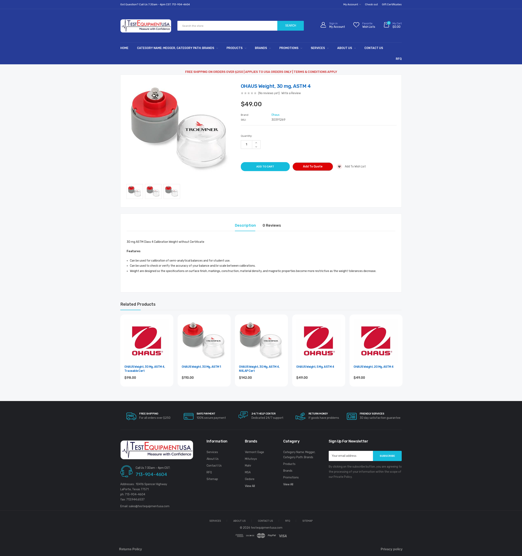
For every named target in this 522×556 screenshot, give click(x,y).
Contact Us (373, 48)
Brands (261, 48)
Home (124, 48)
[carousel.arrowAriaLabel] (131, 416)
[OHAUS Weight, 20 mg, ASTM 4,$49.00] (376, 341)
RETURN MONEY (318, 413)
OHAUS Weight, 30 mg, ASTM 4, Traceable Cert (144, 369)
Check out (371, 4)
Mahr (248, 465)
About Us (344, 48)
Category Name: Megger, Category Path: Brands (175, 48)
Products (234, 48)
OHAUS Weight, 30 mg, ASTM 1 (201, 367)
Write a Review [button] (291, 93)
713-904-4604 (151, 474)
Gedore (249, 479)
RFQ (399, 59)
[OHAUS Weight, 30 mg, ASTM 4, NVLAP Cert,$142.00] (261, 341)
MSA (248, 472)
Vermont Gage (254, 452)
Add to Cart (147, 388)
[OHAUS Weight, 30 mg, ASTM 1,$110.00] (204, 341)
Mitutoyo (251, 459)
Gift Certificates (392, 4)
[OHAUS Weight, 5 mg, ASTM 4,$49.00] (318, 341)
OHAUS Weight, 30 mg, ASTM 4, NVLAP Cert (259, 369)
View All (250, 486)
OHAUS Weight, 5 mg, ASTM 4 (315, 367)
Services (318, 48)
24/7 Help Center (263, 413)
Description (245, 225)
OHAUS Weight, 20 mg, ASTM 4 (374, 367)
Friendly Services (372, 413)
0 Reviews (272, 225)
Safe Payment (206, 413)
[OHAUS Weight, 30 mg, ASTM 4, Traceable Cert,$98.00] (146, 341)
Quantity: (246, 135)
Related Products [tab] (138, 304)
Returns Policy (130, 549)
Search (290, 25)
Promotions (288, 48)
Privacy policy (392, 549)
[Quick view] (165, 339)
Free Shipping (148, 413)
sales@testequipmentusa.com (149, 506)
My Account (351, 4)
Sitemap (212, 479)
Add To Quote (312, 166)
